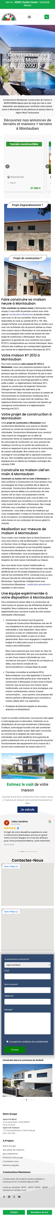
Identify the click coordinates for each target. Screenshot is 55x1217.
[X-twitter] (14, 1197)
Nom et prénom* (11, 984)
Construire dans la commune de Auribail (23, 1060)
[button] (29, 17)
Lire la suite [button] (9, 844)
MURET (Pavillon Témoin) (26, 2)
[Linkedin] (9, 1197)
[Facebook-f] (4, 1197)
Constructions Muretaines (21, 314)
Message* (8, 1010)
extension (45, 584)
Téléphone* (9, 996)
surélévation (33, 584)
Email (6, 971)
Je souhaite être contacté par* (16, 959)
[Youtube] (19, 1197)
